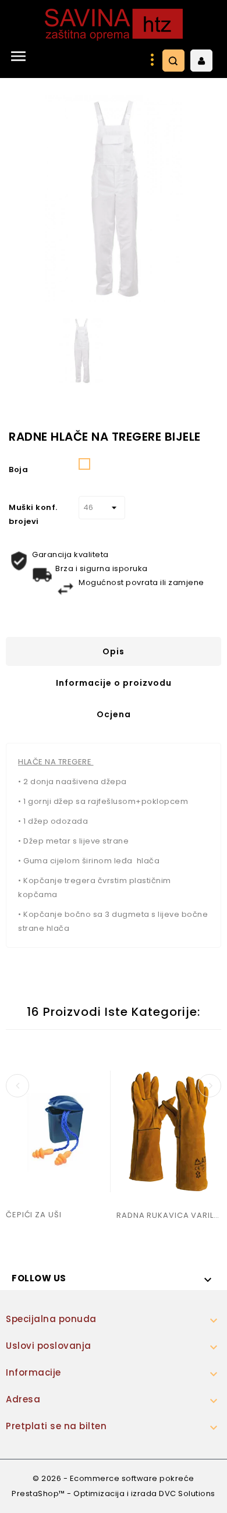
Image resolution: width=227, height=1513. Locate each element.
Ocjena (114, 714)
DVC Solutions (187, 1493)
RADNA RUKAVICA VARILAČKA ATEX (168, 1215)
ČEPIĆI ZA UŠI (34, 1214)
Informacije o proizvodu (114, 683)
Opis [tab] (113, 651)
